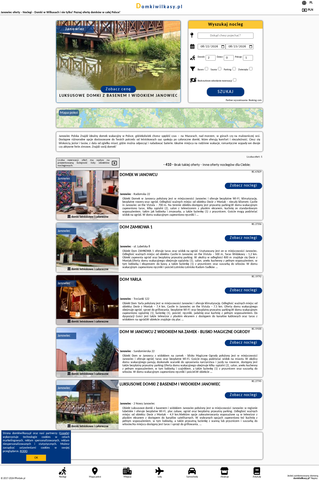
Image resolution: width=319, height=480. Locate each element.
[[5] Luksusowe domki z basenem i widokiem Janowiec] (87, 405)
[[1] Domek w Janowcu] (87, 195)
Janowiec (64, 179)
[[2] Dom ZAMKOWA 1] (87, 248)
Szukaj (226, 92)
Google (64, 433)
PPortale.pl (19, 478)
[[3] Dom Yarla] (87, 300)
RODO (23, 451)
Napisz (314, 478)
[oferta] (69, 216)
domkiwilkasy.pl (159, 6)
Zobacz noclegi (243, 186)
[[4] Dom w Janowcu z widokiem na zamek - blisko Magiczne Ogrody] (87, 353)
